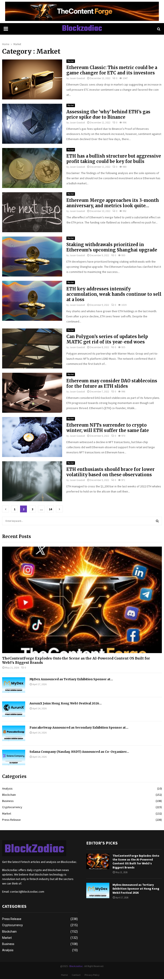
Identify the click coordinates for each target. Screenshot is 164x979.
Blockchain (9, 795)
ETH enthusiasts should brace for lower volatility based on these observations (110, 472)
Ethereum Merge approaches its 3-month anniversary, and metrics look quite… (112, 203)
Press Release (11, 820)
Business (8, 801)
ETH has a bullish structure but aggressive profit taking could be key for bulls (113, 158)
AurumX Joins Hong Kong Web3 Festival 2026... (65, 703)
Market (70, 61)
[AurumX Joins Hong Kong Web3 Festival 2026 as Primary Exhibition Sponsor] (13, 709)
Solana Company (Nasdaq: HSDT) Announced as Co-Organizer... (79, 752)
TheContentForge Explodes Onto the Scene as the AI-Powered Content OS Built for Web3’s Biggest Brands (76, 660)
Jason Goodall (77, 78)
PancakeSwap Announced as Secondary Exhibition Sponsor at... (78, 727)
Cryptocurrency (12, 807)
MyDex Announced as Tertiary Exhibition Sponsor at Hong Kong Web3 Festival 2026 (136, 888)
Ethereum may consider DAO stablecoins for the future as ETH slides (111, 383)
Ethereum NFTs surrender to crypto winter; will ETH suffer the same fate (107, 427)
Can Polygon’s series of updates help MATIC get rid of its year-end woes (107, 339)
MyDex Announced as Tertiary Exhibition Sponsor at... (71, 679)
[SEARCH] (157, 521)
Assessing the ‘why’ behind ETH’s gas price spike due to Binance (108, 114)
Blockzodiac (82, 29)
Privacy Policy (92, 974)
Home (64, 974)
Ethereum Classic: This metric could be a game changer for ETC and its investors (111, 70)
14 (50, 509)
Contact (76, 974)
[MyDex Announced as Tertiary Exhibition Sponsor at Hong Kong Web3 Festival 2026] (13, 685)
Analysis (7, 788)
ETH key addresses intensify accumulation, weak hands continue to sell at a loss (113, 294)
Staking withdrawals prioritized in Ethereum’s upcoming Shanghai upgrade (111, 247)
